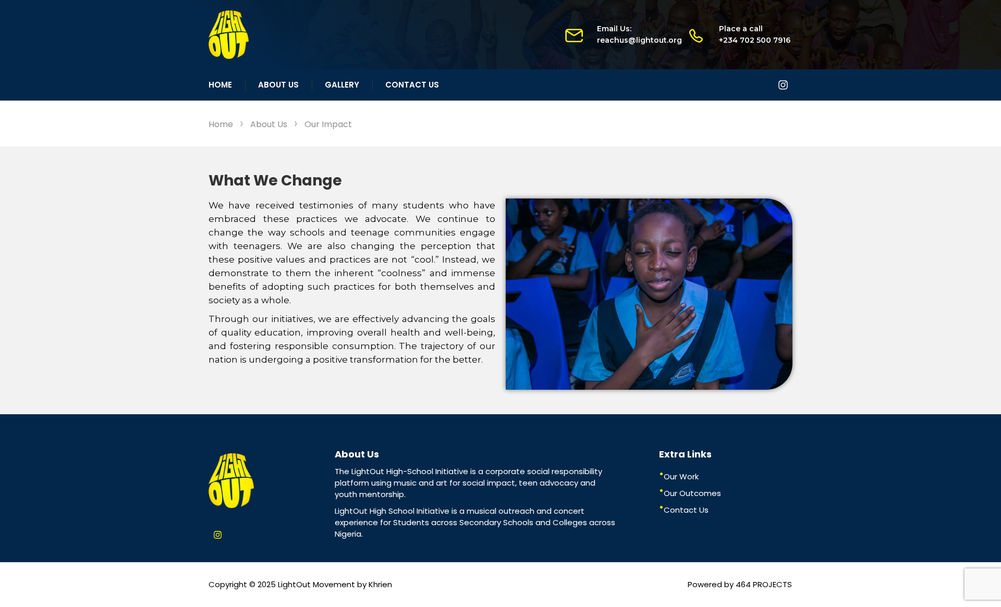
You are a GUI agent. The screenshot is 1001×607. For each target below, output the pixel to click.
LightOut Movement (316, 584)
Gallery (342, 84)
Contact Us (412, 84)
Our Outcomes (692, 493)
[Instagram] (783, 85)
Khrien (380, 584)
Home (220, 84)
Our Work (681, 476)
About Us (278, 84)
